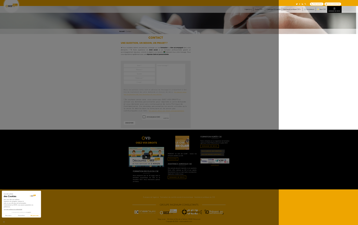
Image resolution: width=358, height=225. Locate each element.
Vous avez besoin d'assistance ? (211, 154)
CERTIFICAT (215, 165)
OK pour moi (34, 215)
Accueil (122, 31)
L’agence (248, 9)
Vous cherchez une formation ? (211, 151)
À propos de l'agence (151, 197)
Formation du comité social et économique (176, 197)
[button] (4, 222)
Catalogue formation (273, 9)
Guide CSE (258, 9)
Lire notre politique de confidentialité (13, 209)
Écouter (173, 159)
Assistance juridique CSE (291, 9)
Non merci (8, 215)
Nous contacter (334, 4)
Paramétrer (21, 215)
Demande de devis (334, 11)
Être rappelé (317, 4)
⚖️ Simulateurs (309, 9)
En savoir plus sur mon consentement (166, 111)
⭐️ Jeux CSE (321, 9)
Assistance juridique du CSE (204, 197)
